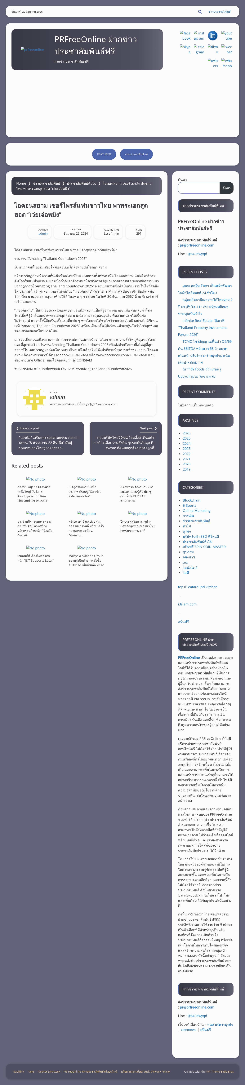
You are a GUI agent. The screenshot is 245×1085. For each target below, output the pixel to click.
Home (21, 183)
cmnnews (188, 1029)
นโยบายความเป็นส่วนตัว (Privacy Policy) (145, 1071)
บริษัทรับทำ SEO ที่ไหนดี (201, 536)
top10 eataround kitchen (197, 587)
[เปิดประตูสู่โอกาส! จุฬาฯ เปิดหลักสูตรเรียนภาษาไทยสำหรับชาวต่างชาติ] (138, 513)
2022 (186, 453)
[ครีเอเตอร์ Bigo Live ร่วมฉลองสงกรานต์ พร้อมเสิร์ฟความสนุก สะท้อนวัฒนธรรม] (87, 513)
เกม (185, 562)
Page (31, 1071)
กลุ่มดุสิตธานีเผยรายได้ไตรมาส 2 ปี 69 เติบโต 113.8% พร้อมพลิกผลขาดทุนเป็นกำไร (205, 306)
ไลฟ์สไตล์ (190, 567)
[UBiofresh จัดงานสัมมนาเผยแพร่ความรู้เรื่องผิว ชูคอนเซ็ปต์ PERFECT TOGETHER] (138, 479)
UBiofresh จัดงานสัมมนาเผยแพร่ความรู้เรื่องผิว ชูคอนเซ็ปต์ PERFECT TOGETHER (136, 494)
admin (43, 233)
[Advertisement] (122, 103)
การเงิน (188, 515)
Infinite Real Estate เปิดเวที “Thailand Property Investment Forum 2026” (202, 327)
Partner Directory (49, 1071)
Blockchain (191, 500)
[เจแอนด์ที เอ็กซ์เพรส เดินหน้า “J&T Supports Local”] (36, 548)
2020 (186, 464)
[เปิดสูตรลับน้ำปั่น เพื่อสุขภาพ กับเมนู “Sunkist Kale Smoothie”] (87, 479)
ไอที (186, 572)
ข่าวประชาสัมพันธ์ (220, 11)
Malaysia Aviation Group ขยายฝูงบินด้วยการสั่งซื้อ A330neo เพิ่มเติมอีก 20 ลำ (87, 560)
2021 (186, 459)
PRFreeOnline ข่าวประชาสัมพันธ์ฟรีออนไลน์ (90, 1071)
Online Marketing (197, 510)
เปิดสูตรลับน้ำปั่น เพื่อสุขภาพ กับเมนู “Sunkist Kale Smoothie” (85, 491)
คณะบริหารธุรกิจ (220, 1024)
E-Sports (189, 505)
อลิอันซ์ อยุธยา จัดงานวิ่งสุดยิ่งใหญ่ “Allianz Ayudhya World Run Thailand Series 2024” (33, 494)
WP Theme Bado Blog (220, 1071)
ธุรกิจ (187, 531)
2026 (186, 433)
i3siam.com (187, 604)
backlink (18, 1071)
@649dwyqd (197, 253)
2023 (186, 448)
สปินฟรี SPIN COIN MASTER (204, 546)
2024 (186, 443)
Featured (104, 154)
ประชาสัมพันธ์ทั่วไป (81, 183)
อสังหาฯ (189, 557)
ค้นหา (182, 179)
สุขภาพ (188, 552)
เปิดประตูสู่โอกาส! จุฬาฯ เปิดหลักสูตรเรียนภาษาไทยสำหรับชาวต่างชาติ (137, 526)
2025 (186, 438)
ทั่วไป (187, 526)
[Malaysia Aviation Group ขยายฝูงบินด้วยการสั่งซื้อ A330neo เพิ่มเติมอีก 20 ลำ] (87, 548)
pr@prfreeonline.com (197, 245)
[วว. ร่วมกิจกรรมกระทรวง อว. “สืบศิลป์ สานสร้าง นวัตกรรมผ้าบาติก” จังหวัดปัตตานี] (36, 513)
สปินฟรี (183, 621)
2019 (186, 469)
